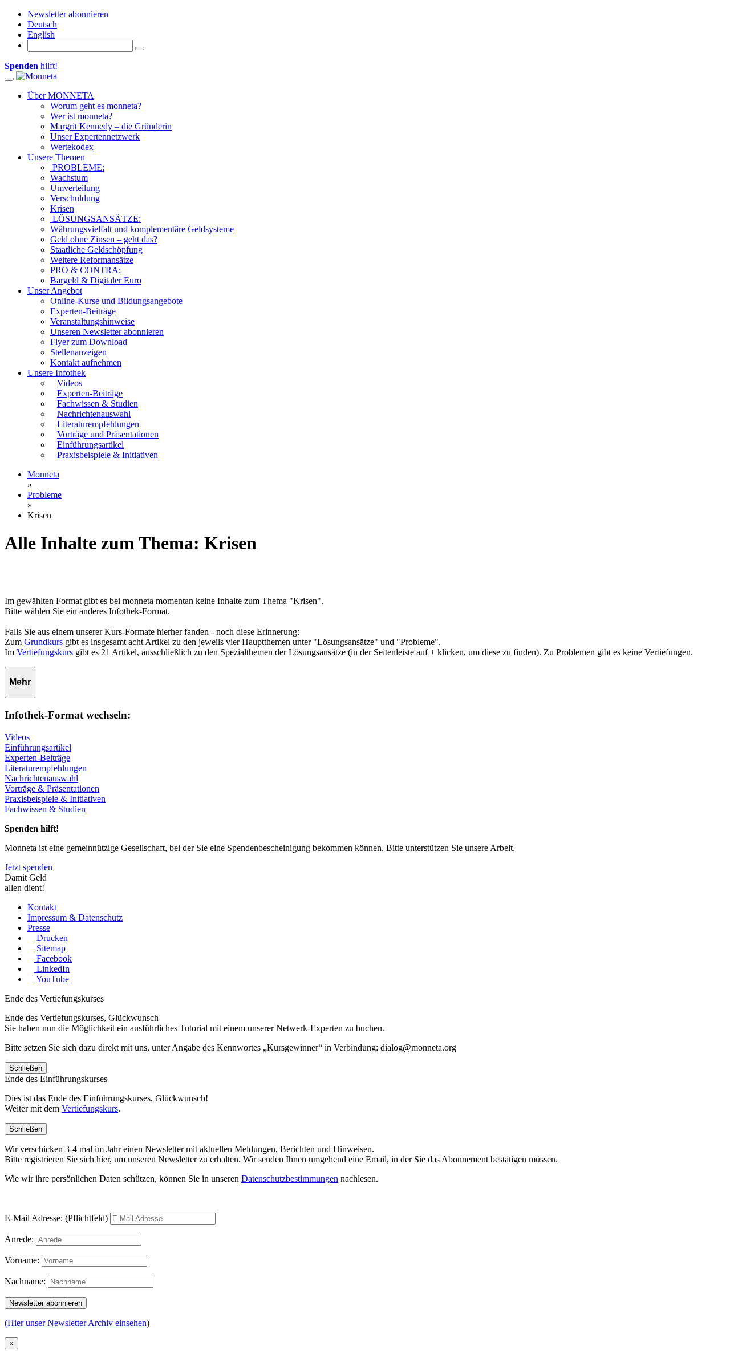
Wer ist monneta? (81, 116)
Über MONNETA (60, 95)
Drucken (51, 938)
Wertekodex (72, 147)
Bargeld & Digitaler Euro (95, 280)
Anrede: (19, 1239)
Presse (38, 928)
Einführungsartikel (38, 747)
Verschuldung (75, 198)
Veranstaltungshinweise (92, 321)
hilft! (31, 66)
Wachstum (69, 178)
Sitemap (50, 948)
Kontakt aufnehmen (85, 362)
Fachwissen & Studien (45, 809)
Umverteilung (75, 188)
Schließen (25, 1068)
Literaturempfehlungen (46, 768)
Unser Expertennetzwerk (95, 136)
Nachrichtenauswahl (41, 778)
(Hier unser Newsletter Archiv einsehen (76, 1323)
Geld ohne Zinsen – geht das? (103, 239)
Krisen (62, 208)
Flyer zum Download (88, 342)
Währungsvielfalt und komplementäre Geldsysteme (142, 229)
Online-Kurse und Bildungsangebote (116, 301)
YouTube (51, 979)
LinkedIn (52, 969)
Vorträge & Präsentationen (52, 788)
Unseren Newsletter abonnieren (107, 332)
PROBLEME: (77, 167)
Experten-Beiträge (83, 311)
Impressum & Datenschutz (75, 917)
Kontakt (41, 907)
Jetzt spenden (28, 867)
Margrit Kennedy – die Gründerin (111, 126)
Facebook (53, 958)
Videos (17, 737)
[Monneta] (36, 76)
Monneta (43, 474)
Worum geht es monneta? (95, 106)
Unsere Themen (56, 157)
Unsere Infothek (56, 373)
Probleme (44, 495)
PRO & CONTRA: (85, 270)
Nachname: (25, 1281)
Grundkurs (43, 642)
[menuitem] (42, 24)
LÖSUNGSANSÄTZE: (95, 219)
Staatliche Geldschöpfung (96, 249)
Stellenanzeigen (78, 352)
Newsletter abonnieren (67, 14)
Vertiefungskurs (45, 652)
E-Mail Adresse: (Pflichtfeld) (56, 1218)
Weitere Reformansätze (91, 260)
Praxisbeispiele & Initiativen (55, 799)
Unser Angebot (54, 290)
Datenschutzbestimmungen (289, 1178)
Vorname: (22, 1260)
